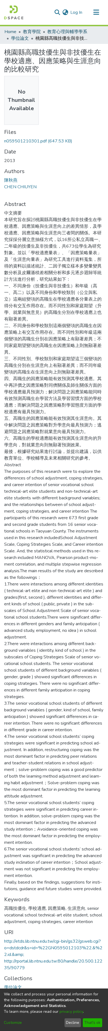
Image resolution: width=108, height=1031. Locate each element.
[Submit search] (57, 12)
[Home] (13, 12)
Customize (13, 1022)
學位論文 (20, 38)
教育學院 (32, 32)
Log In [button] (76, 12)
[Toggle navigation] (96, 12)
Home (10, 32)
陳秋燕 (10, 180)
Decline (72, 1022)
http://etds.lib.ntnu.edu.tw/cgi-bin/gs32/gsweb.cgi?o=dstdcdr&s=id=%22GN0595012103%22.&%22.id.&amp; (53, 948)
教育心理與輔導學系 (67, 32)
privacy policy (71, 1011)
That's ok (92, 1022)
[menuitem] (65, 12)
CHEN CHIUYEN (20, 187)
